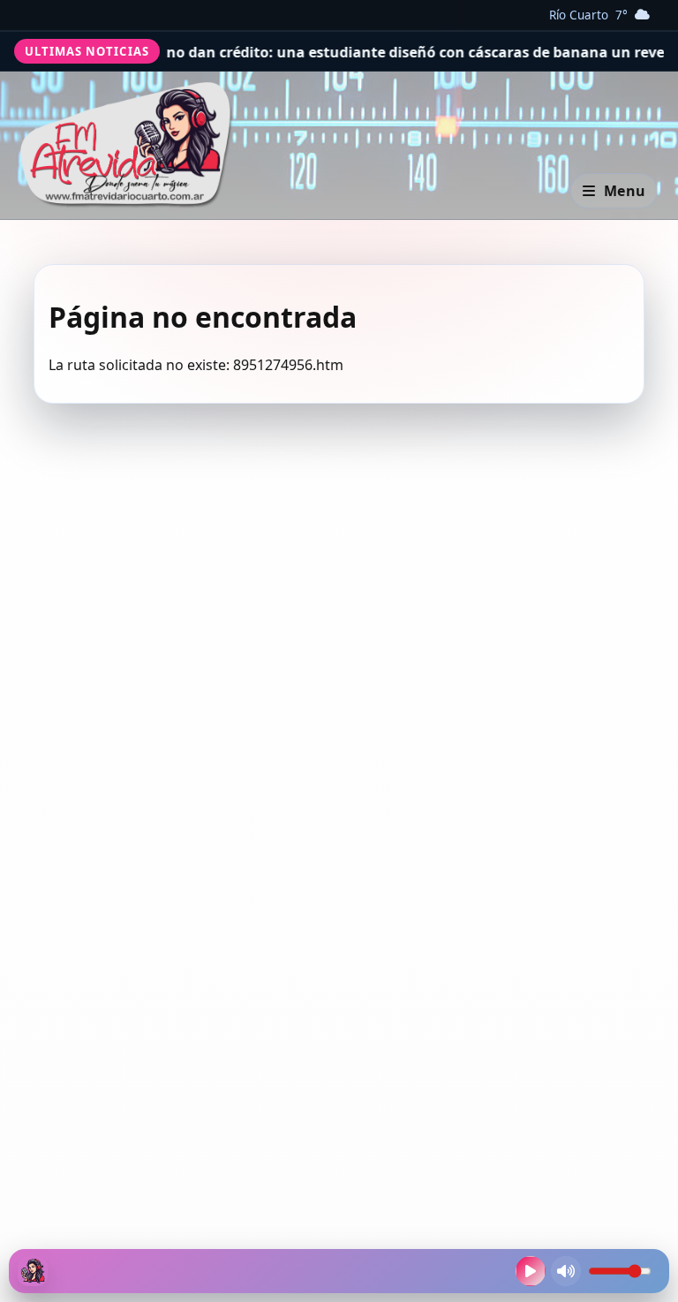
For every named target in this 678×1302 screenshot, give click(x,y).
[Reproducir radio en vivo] (531, 1271)
